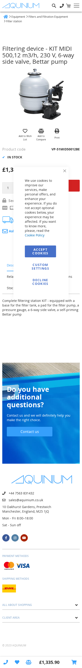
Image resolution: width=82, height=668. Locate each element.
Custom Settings (40, 267)
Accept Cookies (40, 251)
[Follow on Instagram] (15, 537)
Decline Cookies (40, 282)
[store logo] (21, 5)
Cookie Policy (34, 235)
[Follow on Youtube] (24, 537)
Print (57, 137)
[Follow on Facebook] (6, 537)
